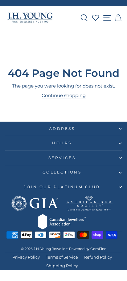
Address (62, 129)
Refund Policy (98, 257)
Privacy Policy (26, 257)
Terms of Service (62, 257)
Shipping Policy (62, 265)
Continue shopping (64, 95)
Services (62, 158)
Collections (62, 172)
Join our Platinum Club (62, 187)
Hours (62, 143)
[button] (118, 18)
